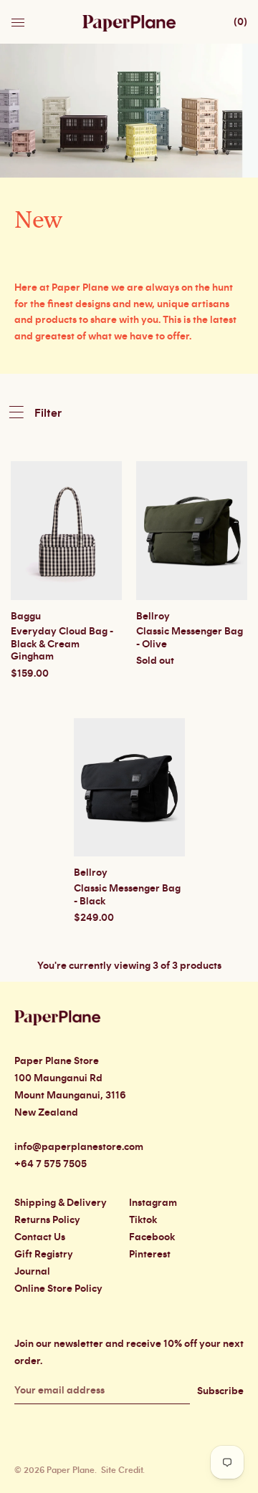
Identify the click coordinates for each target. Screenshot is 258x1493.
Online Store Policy (58, 1289)
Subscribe (220, 1391)
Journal (32, 1272)
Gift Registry (43, 1255)
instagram (153, 1203)
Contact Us (39, 1237)
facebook (152, 1237)
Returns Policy (47, 1220)
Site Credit (122, 1470)
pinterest (150, 1255)
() (240, 22)
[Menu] (19, 18)
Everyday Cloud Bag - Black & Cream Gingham (62, 644)
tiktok (143, 1220)
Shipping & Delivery (60, 1203)
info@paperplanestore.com (78, 1147)
